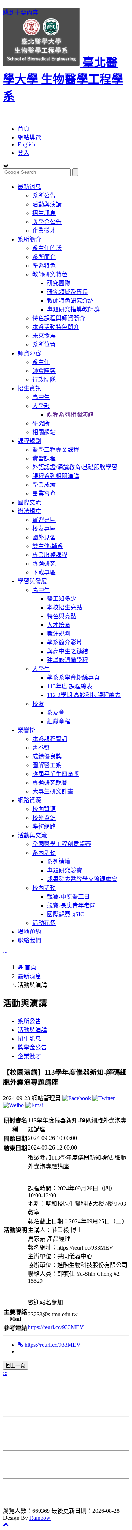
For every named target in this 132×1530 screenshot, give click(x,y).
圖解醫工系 (47, 765)
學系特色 (44, 266)
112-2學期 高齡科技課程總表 (84, 695)
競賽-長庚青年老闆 (71, 905)
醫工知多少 (61, 599)
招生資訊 (29, 388)
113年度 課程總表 (69, 686)
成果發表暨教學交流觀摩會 (82, 879)
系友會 (56, 712)
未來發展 (44, 336)
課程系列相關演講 (70, 415)
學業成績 (44, 485)
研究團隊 (58, 283)
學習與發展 (32, 581)
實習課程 (44, 458)
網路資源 (29, 800)
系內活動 (44, 853)
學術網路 (44, 826)
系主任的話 (47, 248)
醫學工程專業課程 (55, 450)
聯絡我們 (29, 940)
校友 (38, 704)
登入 (23, 153)
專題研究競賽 (49, 783)
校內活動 (44, 888)
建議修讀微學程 (67, 660)
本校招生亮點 (64, 607)
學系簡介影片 (64, 642)
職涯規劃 (58, 634)
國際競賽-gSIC (65, 914)
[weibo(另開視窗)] (13, 1105)
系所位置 (44, 344)
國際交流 (29, 502)
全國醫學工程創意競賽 (61, 844)
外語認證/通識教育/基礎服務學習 (74, 467)
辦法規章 (29, 511)
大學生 (41, 669)
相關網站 (44, 432)
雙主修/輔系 (47, 546)
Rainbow (40, 1518)
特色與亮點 (61, 616)
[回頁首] (6, 1524)
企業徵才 (44, 230)
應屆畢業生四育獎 (55, 774)
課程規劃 (29, 441)
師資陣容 (29, 353)
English (26, 144)
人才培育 (58, 625)
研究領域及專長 (67, 292)
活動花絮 (44, 923)
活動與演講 (47, 204)
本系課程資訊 (49, 739)
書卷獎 (41, 748)
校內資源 (44, 809)
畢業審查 (44, 493)
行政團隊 (44, 379)
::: (5, 114)
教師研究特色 (49, 274)
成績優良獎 (47, 756)
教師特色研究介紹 (70, 301)
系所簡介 (29, 239)
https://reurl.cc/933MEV (56, 1327)
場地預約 (29, 932)
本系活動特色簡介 (55, 327)
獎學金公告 (47, 222)
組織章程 (58, 721)
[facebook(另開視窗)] (76, 1098)
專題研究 (44, 564)
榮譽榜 (26, 730)
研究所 (41, 423)
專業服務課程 (49, 555)
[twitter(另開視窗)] (103, 1098)
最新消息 (29, 187)
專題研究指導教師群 (73, 309)
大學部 (41, 406)
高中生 (41, 397)
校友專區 (44, 528)
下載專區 (44, 572)
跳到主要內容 (20, 12)
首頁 (23, 129)
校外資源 (44, 818)
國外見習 (44, 537)
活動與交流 (32, 835)
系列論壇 (58, 861)
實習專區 (44, 520)
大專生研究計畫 (52, 791)
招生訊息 (44, 213)
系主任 (41, 362)
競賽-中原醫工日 (68, 897)
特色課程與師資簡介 (58, 318)
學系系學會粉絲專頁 (73, 677)
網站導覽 (29, 137)
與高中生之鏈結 (67, 651)
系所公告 (44, 195)
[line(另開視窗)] (35, 1105)
